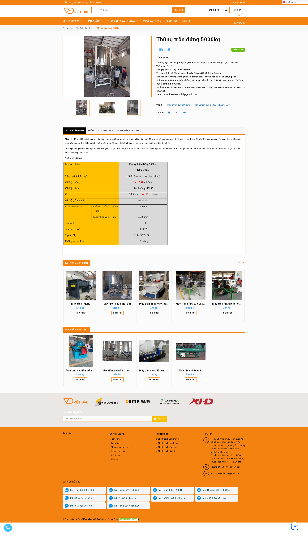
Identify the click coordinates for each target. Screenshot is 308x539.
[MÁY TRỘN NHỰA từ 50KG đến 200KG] (190, 285)
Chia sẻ (160, 113)
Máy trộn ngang (80, 303)
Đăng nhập (214, 10)
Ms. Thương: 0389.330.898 (216, 490)
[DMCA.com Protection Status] (129, 519)
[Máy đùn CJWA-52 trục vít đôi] (117, 351)
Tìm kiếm (178, 10)
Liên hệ (186, 21)
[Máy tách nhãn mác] (190, 351)
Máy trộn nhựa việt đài (117, 303)
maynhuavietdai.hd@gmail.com (225, 473)
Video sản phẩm (152, 21)
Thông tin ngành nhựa (121, 21)
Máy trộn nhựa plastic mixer (229, 303)
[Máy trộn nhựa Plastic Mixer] (227, 285)
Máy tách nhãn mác (190, 370)
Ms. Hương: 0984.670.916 (171, 498)
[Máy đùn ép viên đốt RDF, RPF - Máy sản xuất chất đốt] (81, 351)
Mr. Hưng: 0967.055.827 (126, 505)
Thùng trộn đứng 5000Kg (179, 105)
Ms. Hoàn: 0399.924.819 (171, 490)
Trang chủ (72, 21)
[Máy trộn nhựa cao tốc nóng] (154, 285)
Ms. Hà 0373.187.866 (81, 498)
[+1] (184, 112)
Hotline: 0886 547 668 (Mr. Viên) (225, 467)
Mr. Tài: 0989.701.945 (81, 505)
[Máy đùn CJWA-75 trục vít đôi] (154, 351)
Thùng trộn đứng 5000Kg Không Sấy (212, 105)
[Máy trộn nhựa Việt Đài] (117, 285)
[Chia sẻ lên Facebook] (169, 112)
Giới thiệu (172, 21)
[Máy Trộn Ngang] (81, 285)
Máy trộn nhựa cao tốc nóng (156, 303)
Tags (159, 105)
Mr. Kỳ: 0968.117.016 (125, 498)
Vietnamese (291, 2)
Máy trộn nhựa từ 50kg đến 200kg (196, 303)
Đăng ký (237, 10)
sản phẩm (239, 23)
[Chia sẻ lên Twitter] (177, 112)
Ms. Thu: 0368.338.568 (82, 490)
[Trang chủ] (76, 11)
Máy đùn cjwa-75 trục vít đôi (156, 370)
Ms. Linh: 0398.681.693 (215, 498)
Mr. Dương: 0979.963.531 (127, 490)
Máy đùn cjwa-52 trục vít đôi (120, 370)
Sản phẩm (93, 21)
